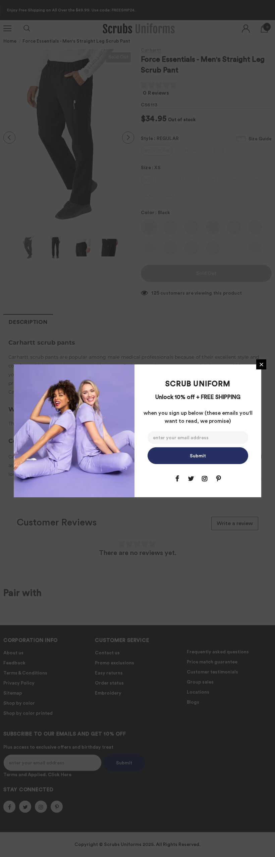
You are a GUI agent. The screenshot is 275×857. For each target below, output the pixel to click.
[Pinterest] (218, 478)
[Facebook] (177, 478)
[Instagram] (205, 478)
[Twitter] (191, 478)
